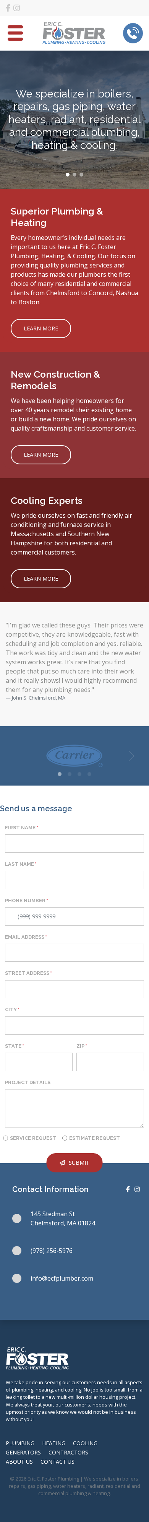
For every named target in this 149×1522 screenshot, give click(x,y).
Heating (53, 1443)
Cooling (85, 1443)
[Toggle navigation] (15, 33)
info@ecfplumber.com (62, 1278)
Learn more (41, 328)
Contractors (68, 1452)
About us (19, 1461)
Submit (79, 1162)
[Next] (129, 756)
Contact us (57, 1461)
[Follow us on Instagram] (16, 8)
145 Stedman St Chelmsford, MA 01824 (63, 1218)
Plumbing (20, 1443)
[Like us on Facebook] (8, 8)
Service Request (33, 1138)
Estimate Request (94, 1138)
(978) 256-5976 (52, 1250)
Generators (23, 1452)
